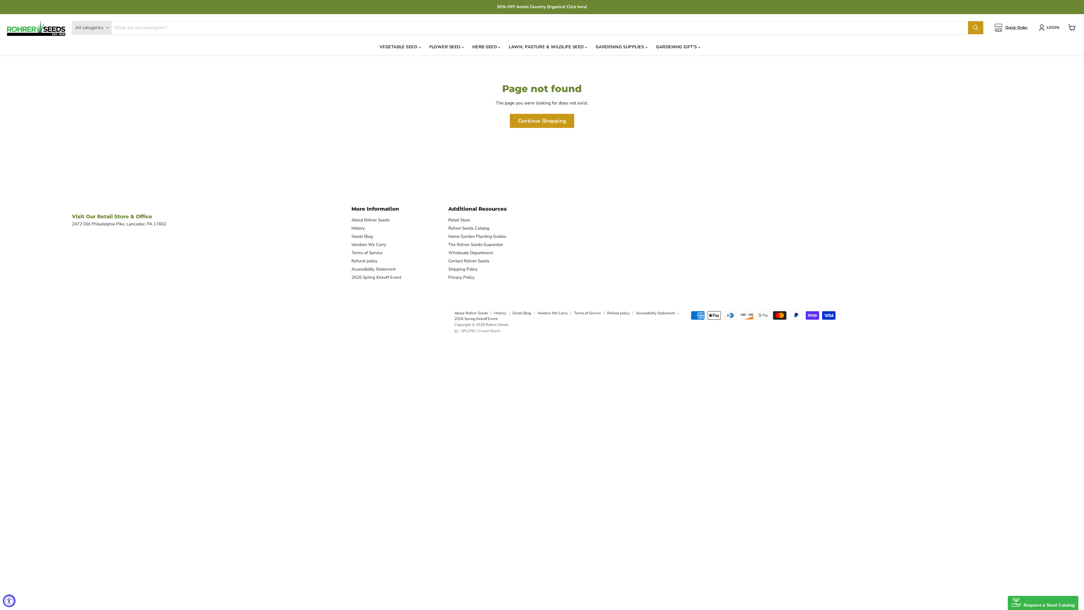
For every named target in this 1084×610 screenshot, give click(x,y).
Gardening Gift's (677, 47)
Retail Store (459, 220)
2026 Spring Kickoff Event (376, 277)
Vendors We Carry (368, 244)
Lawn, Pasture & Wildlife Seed (547, 47)
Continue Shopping (542, 120)
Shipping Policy (463, 269)
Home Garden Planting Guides (477, 236)
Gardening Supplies (620, 47)
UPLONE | (479, 331)
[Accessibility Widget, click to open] (9, 600)
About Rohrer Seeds (370, 220)
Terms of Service (367, 253)
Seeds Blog (362, 236)
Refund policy (364, 261)
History (358, 228)
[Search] (975, 27)
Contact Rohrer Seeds (468, 261)
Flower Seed (445, 47)
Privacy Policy (461, 277)
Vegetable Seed (399, 47)
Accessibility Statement (373, 269)
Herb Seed (485, 47)
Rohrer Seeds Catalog (468, 228)
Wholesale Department (470, 253)
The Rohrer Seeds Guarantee (475, 244)
